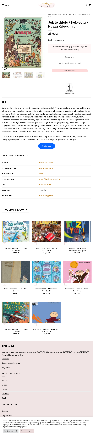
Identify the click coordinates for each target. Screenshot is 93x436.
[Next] (41, 42)
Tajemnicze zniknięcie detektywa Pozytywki (77, 249)
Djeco (4, 389)
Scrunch (5, 393)
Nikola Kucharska (46, 163)
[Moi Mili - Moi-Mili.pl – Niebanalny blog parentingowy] (46, 5)
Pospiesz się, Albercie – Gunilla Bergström (77, 290)
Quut (4, 398)
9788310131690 (45, 185)
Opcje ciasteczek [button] (10, 431)
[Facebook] (46, 146)
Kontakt (5, 358)
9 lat (54, 179)
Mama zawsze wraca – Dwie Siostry (16, 290)
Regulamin (6, 367)
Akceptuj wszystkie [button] (27, 431)
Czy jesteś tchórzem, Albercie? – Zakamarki (46, 330)
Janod (4, 380)
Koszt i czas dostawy (11, 363)
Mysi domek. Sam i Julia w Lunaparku (46, 249)
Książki (72, 14)
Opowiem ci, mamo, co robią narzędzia (16, 330)
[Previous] (5, 42)
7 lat (45, 179)
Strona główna (54, 14)
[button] (5, 5)
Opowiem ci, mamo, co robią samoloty (16, 249)
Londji (4, 385)
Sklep (65, 14)
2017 (41, 174)
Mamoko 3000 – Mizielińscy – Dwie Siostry (46, 290)
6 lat (41, 179)
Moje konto (7, 415)
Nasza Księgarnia (46, 168)
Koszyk (5, 411)
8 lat (50, 179)
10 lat (59, 179)
